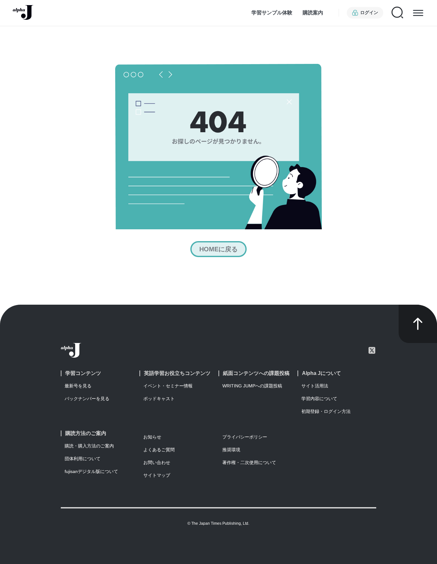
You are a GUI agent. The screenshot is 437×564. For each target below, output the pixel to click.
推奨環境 (231, 449)
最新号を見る (78, 385)
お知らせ (152, 436)
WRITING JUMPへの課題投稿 (252, 385)
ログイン (369, 12)
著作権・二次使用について (249, 462)
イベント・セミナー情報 (168, 385)
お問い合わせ (156, 462)
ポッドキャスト (159, 398)
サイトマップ (156, 475)
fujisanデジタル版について (91, 471)
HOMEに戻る (218, 249)
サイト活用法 (314, 385)
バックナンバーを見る (87, 398)
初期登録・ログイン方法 (326, 411)
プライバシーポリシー (244, 436)
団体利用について (82, 458)
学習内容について (319, 398)
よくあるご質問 (159, 449)
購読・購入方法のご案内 (89, 445)
